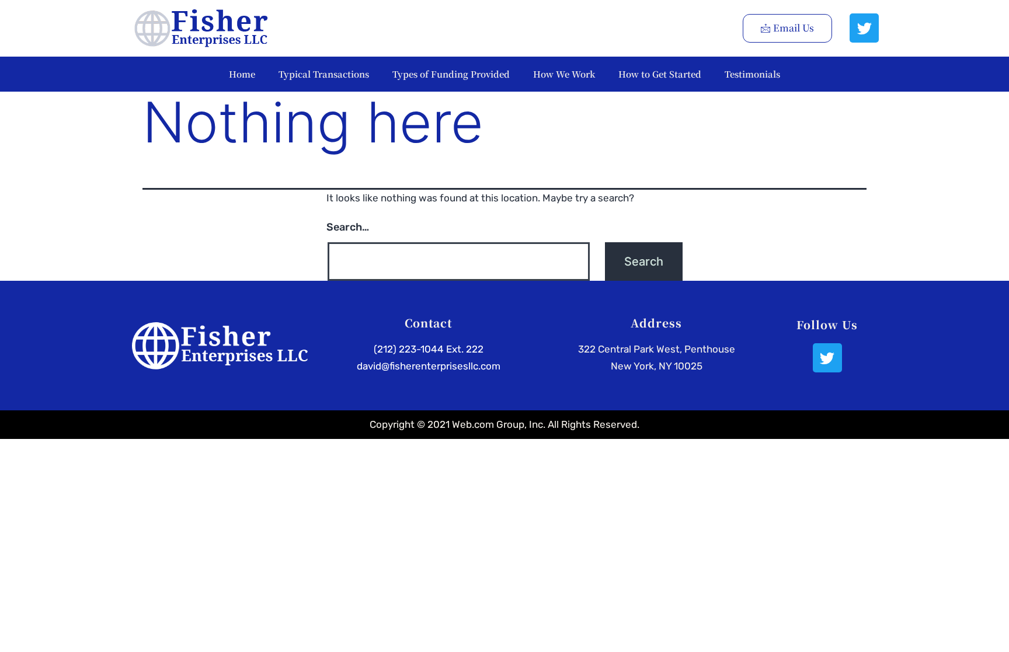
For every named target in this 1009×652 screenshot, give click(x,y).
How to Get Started (659, 74)
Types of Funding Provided (451, 74)
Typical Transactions (324, 74)
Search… (347, 227)
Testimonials (752, 74)
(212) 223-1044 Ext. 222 (428, 349)
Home (242, 74)
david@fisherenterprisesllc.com (428, 366)
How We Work (564, 74)
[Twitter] (864, 28)
